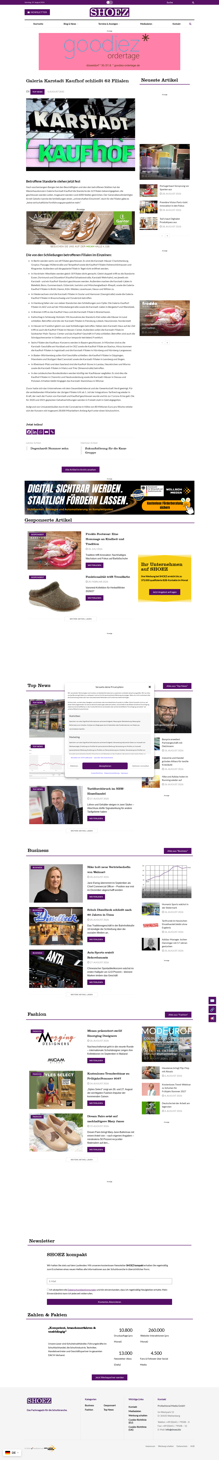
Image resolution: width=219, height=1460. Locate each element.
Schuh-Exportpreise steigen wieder (161, 889)
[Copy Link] (52, 432)
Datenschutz (182, 1446)
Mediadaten (146, 23)
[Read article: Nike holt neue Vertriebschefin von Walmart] (56, 883)
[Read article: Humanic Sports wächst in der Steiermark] (151, 909)
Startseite (38, 23)
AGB (192, 1446)
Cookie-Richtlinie (97, 773)
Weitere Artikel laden (81, 619)
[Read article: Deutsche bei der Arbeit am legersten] (151, 1108)
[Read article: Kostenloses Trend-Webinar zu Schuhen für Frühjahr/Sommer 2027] (151, 1089)
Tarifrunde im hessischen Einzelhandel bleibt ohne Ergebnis (174, 924)
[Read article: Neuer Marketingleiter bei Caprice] (166, 715)
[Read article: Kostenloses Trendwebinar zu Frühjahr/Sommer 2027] (56, 1090)
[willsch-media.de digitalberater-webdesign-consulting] (109, 497)
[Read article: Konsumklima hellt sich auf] (56, 762)
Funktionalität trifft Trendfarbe (108, 577)
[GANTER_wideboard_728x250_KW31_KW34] (80, 229)
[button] (149, 686)
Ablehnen (74, 766)
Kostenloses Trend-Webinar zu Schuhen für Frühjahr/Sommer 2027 (176, 1088)
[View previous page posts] (162, 236)
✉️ (212, 1000)
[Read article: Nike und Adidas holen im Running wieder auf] (151, 781)
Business (37, 867)
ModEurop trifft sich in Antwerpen (161, 1053)
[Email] (46, 432)
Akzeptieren (105, 766)
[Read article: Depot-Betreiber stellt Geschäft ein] (56, 718)
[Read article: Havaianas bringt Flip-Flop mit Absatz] (151, 1072)
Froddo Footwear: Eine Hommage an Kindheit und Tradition (105, 539)
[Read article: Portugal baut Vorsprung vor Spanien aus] (148, 190)
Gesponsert (37, 534)
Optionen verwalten (140, 766)
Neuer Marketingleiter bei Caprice (160, 724)
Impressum (124, 773)
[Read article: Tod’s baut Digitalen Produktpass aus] (148, 223)
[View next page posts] (167, 236)
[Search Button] (193, 2)
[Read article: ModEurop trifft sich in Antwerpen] (166, 1044)
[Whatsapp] (40, 432)
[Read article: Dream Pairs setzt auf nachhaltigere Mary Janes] (56, 1132)
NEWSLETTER (38, 12)
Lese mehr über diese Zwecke (103, 757)
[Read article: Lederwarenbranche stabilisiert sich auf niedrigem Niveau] (165, 162)
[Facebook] (29, 432)
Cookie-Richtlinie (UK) (137, 1428)
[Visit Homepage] (109, 12)
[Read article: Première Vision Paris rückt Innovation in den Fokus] (148, 207)
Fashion (37, 1031)
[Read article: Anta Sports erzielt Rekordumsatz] (56, 969)
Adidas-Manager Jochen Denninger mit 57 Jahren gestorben (174, 943)
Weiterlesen (95, 564)
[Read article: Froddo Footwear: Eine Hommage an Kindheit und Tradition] (165, 318)
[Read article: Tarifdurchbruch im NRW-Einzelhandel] (56, 805)
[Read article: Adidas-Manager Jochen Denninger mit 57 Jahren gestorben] (151, 944)
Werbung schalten (138, 1415)
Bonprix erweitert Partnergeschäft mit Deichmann (172, 742)
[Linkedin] (34, 432)
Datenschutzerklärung (111, 773)
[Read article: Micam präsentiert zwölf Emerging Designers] (56, 1047)
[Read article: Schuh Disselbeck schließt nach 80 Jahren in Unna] (56, 926)
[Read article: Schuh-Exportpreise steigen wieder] (166, 880)
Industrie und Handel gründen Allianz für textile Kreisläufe (175, 761)
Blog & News (70, 23)
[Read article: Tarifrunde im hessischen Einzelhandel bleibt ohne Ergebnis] (151, 925)
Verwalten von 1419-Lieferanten (81, 757)
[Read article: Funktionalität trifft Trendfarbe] (54, 593)
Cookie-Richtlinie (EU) (137, 1421)
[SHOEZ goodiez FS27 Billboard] (109, 51)
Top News (37, 92)
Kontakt (177, 23)
